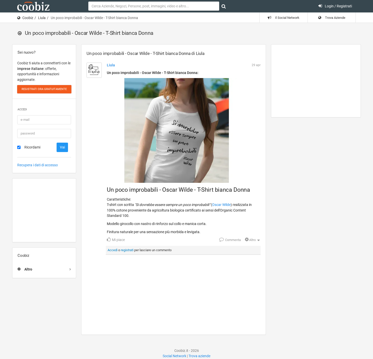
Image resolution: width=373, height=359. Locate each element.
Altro (252, 240)
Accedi (112, 250)
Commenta (232, 240)
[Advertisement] (44, 210)
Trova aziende (199, 356)
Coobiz (27, 18)
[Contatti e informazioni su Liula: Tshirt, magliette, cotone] (94, 70)
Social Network (174, 356)
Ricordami (32, 147)
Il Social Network (286, 18)
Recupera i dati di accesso (37, 165)
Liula (42, 18)
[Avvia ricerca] (223, 6)
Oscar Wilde (221, 205)
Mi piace (118, 240)
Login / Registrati (338, 6)
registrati (127, 250)
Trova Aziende (334, 18)
